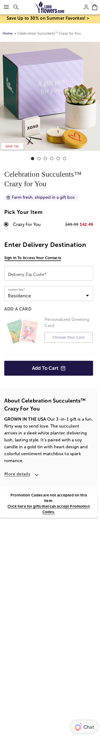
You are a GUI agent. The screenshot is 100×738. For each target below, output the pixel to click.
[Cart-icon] (94, 7)
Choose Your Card (69, 337)
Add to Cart (45, 368)
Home (8, 33)
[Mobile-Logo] (50, 7)
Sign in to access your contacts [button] (32, 258)
